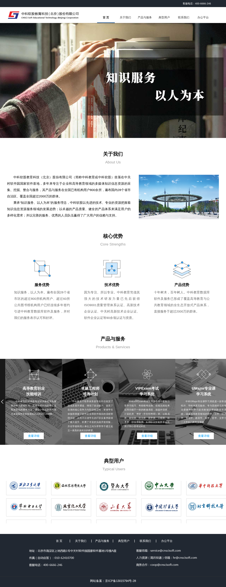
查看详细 (33, 435)
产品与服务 (145, 17)
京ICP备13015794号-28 (120, 581)
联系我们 (183, 17)
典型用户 (164, 17)
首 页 (106, 17)
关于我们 (125, 17)
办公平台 (203, 17)
